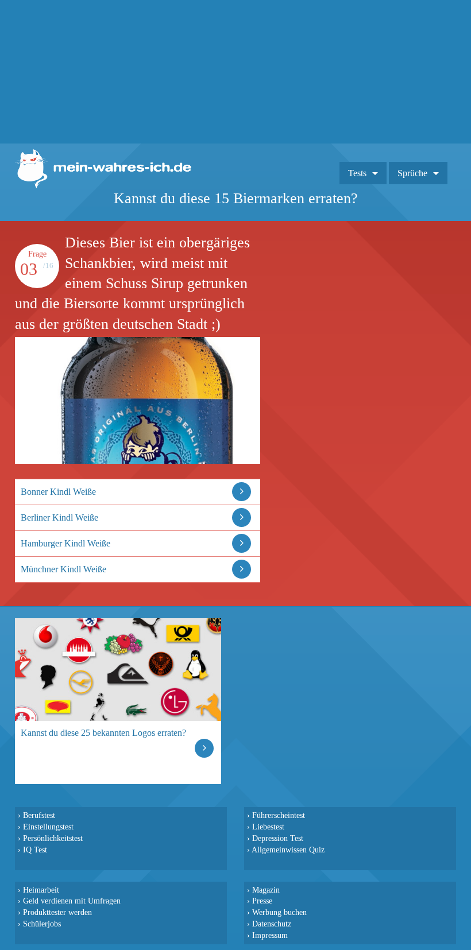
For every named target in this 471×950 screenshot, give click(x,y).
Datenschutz (271, 923)
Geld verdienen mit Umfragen (72, 900)
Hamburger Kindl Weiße (65, 543)
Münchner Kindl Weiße (63, 569)
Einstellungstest (48, 826)
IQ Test (35, 849)
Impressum (270, 935)
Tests (357, 173)
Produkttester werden (57, 912)
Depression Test (277, 838)
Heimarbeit (41, 889)
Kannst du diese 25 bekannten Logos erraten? (103, 733)
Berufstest (39, 815)
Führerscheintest (278, 815)
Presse (262, 900)
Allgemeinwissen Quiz (288, 849)
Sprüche (412, 173)
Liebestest (268, 826)
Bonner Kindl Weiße (58, 492)
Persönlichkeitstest (53, 838)
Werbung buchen (279, 912)
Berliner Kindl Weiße (59, 517)
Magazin (266, 889)
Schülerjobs (42, 923)
